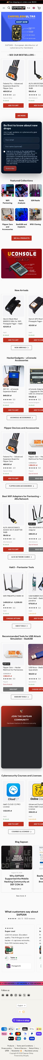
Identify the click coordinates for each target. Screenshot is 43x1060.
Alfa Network (33, 98)
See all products (21, 238)
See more (22, 116)
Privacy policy (7, 1048)
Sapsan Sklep (7, 98)
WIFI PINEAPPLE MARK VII (13, 596)
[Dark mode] (21, 1011)
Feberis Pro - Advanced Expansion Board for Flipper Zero (13, 85)
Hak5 (5, 332)
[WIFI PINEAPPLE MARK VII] (13, 583)
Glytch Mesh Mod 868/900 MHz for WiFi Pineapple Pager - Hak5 (12, 321)
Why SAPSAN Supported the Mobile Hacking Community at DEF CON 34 (16, 880)
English (20, 1006)
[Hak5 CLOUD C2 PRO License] (13, 791)
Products (11, 1046)
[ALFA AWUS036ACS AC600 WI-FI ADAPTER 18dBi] (13, 514)
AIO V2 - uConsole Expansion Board (10, 390)
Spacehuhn (32, 682)
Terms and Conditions (25, 1046)
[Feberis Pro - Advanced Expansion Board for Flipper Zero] (13, 70)
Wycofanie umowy (31, 1051)
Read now (15, 889)
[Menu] (3, 8)
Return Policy (34, 1048)
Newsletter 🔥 (17, 1051)
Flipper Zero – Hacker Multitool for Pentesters (13, 668)
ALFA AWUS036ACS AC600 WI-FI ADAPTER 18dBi (12, 529)
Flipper (31, 471)
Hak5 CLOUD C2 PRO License (11, 805)
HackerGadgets (8, 403)
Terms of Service (20, 1048)
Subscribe (10, 168)
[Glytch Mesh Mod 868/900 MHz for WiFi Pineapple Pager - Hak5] (13, 306)
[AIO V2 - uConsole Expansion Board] (13, 376)
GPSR (7, 1051)
